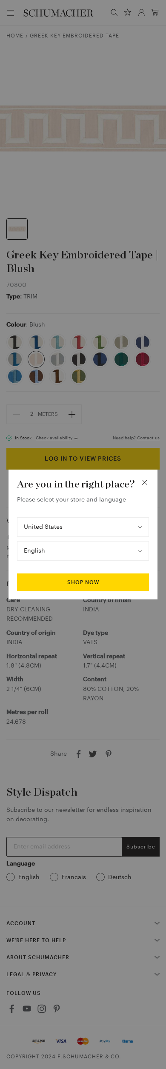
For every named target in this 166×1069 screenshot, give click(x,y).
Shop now (83, 582)
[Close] (144, 482)
